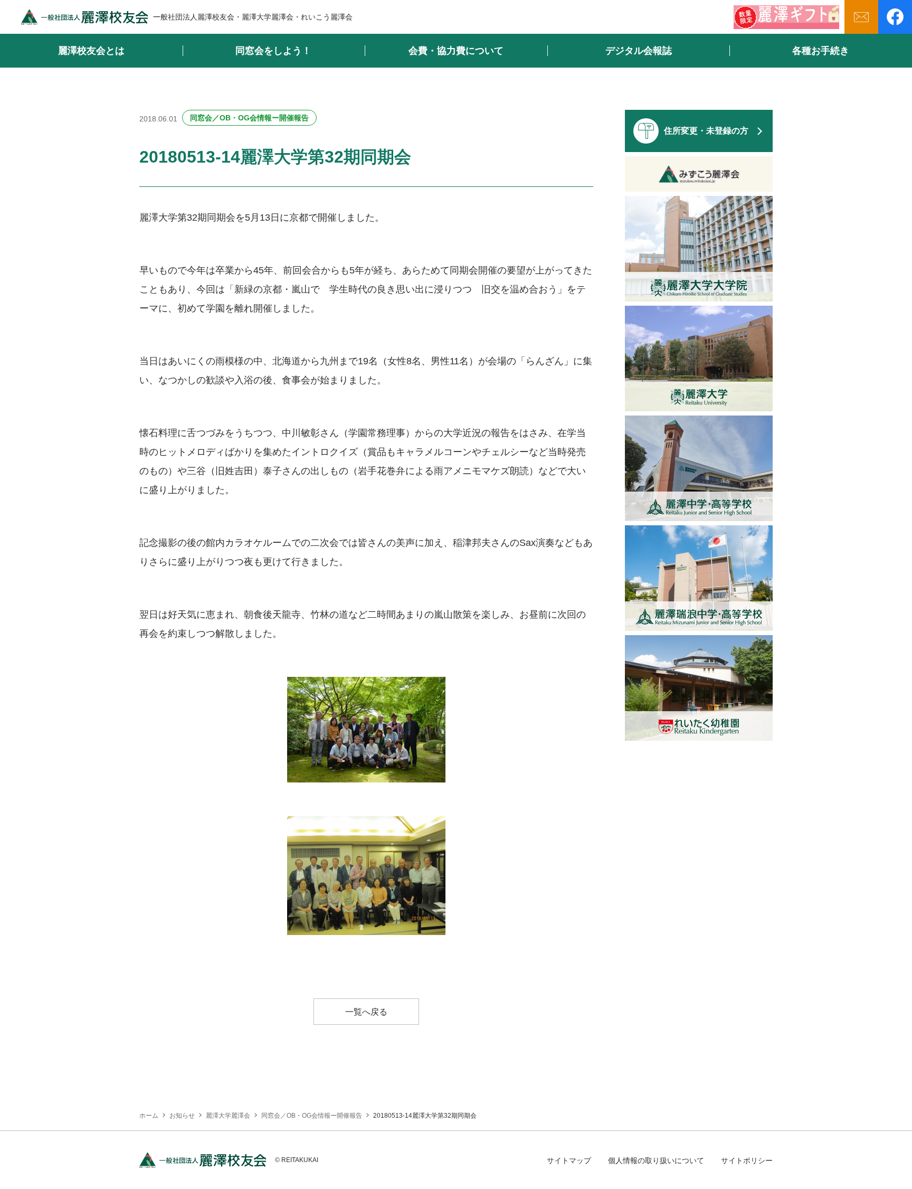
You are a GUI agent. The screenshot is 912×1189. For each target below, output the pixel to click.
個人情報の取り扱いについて (656, 1160)
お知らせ (182, 1115)
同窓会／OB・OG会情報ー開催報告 (249, 118)
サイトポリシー (747, 1160)
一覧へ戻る (366, 1011)
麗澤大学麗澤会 (228, 1115)
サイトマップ (569, 1160)
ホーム (148, 1115)
